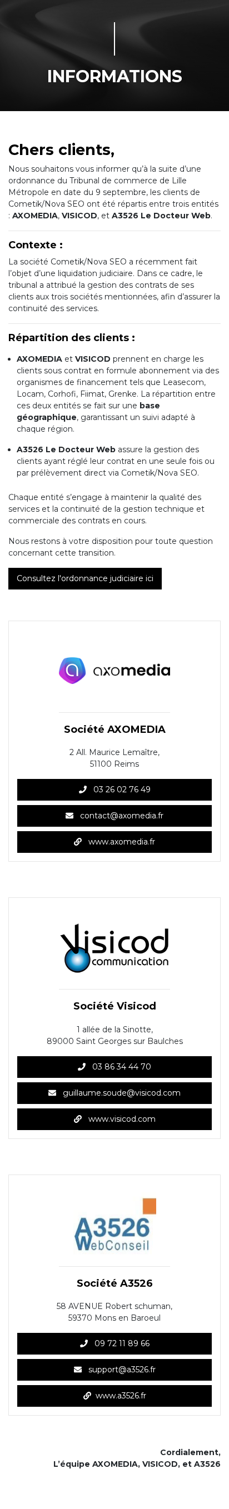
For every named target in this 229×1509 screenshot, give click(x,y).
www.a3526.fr (121, 1396)
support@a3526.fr (121, 1370)
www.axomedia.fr (120, 842)
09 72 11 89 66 (121, 1343)
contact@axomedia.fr (120, 816)
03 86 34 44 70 (120, 1067)
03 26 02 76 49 (121, 790)
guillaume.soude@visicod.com (121, 1093)
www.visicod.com (121, 1119)
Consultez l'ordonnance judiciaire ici (85, 578)
